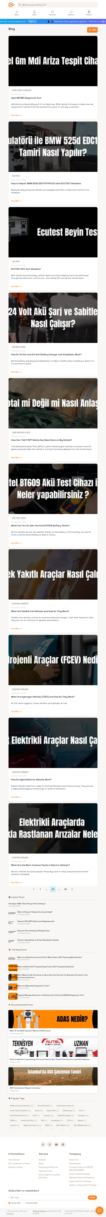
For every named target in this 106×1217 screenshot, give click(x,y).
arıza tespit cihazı (65, 1106)
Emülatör (83, 1115)
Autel (39, 1110)
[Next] (72, 889)
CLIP (82, 1110)
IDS (44, 1120)
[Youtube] (56, 1144)
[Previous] (34, 889)
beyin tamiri (53, 1110)
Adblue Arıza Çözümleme (21, 1106)
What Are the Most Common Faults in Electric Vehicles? (40, 865)
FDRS (13, 1120)
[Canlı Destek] (99, 1210)
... (46, 889)
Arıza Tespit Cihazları (21, 90)
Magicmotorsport (32, 1125)
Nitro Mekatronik (82, 1125)
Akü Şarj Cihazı (18, 347)
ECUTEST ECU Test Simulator (26, 269)
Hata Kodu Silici (29, 1120)
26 (53, 889)
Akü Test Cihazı (18, 518)
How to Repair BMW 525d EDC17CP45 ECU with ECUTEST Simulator (46, 183)
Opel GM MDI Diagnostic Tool (26, 97)
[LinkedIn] (63, 1144)
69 (65, 889)
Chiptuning (69, 1110)
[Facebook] (43, 1144)
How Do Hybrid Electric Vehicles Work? (31, 779)
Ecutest (16, 176)
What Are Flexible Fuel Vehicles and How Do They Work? (40, 611)
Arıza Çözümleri (45, 1106)
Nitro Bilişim (63, 1125)
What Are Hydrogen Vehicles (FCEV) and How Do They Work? (43, 696)
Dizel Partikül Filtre (21, 432)
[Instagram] (49, 1144)
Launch (15, 1125)
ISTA (70, 1120)
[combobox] (57, 5)
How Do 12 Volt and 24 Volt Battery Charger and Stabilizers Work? (46, 354)
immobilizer (57, 1120)
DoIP (36, 1115)
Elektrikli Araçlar (20, 603)
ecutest (49, 1115)
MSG (48, 1125)
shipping (10, 1213)
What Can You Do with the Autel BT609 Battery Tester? (40, 525)
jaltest (82, 1120)
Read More (15, 115)
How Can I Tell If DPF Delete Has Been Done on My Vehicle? (41, 440)
